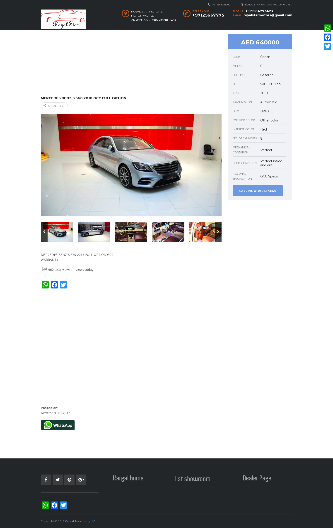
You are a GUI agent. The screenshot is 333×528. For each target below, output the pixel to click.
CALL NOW (258, 191)
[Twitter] (327, 46)
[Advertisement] (131, 64)
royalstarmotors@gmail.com (268, 15)
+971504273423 (259, 11)
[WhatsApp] (327, 28)
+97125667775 (208, 15)
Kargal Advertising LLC (80, 521)
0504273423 (267, 191)
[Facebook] (327, 37)
